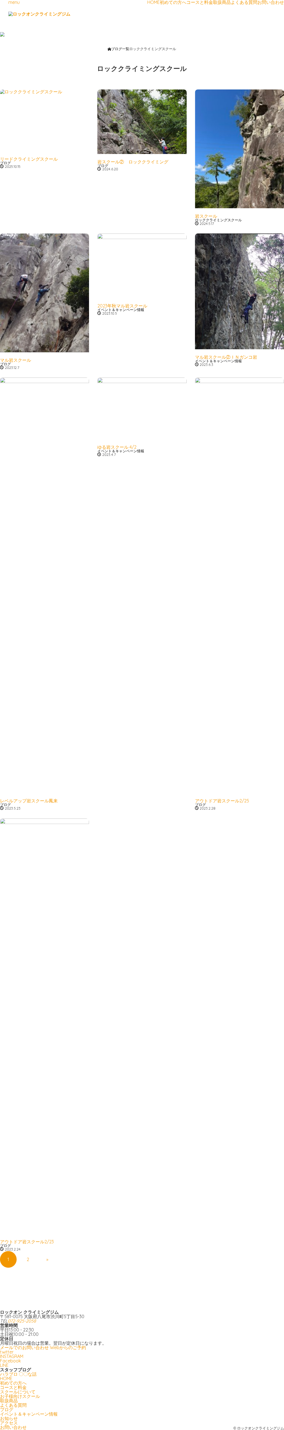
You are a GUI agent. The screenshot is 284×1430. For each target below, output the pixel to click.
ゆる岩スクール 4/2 (116, 447)
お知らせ (9, 1418)
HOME (153, 2)
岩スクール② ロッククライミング (132, 162)
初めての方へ (173, 2)
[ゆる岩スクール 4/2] (141, 408)
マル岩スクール (15, 360)
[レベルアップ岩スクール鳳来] (44, 585)
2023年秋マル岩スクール (122, 306)
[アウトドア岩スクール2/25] (239, 585)
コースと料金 (199, 2)
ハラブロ (9, 1374)
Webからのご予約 (68, 1347)
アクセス (9, 1423)
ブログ (5, 163)
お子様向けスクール (20, 1396)
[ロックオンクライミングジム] (39, 14)
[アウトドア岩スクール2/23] (44, 1026)
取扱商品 (222, 2)
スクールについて (18, 1392)
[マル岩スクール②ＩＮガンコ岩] (239, 291)
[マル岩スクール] (44, 292)
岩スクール (206, 216)
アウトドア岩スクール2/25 (222, 800)
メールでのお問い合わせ (24, 1347)
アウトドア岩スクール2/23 (27, 1241)
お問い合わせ (270, 2)
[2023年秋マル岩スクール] (141, 265)
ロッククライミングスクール (218, 220)
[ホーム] (109, 49)
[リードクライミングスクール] (44, 120)
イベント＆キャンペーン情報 (120, 309)
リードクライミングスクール (29, 159)
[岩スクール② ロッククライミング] (141, 121)
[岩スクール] (239, 148)
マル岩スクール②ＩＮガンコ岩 (226, 357)
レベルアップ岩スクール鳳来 (29, 800)
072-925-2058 (22, 1321)
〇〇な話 (28, 1374)
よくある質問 (244, 2)
